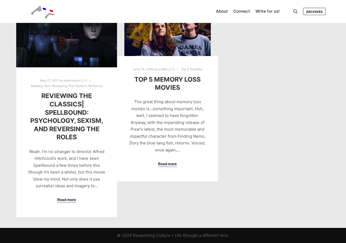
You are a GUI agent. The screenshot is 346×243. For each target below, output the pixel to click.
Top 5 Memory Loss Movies (167, 83)
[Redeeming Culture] (43, 11)
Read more (66, 199)
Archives (314, 12)
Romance (95, 86)
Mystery (37, 86)
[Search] (295, 11)
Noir (47, 86)
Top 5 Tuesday (191, 69)
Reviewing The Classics (69, 86)
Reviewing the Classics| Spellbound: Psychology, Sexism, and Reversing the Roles (66, 116)
